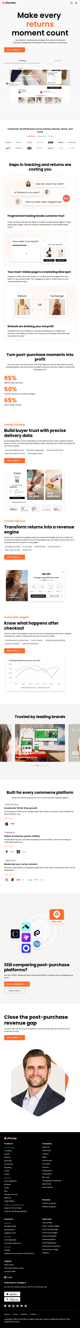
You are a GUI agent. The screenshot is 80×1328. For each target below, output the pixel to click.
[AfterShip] (9, 3)
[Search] (72, 3)
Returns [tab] (58, 52)
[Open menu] (76, 3)
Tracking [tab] (22, 52)
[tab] (31, 756)
